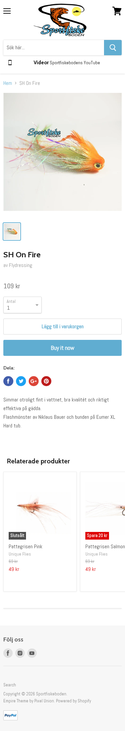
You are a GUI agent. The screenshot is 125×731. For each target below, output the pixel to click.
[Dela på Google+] (34, 381)
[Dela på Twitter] (21, 381)
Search (9, 685)
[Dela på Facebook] (8, 381)
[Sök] (113, 47)
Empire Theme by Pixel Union (28, 701)
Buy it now (62, 348)
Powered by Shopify (73, 701)
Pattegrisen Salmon (105, 546)
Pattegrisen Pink (25, 546)
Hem (7, 83)
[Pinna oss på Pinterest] (46, 381)
